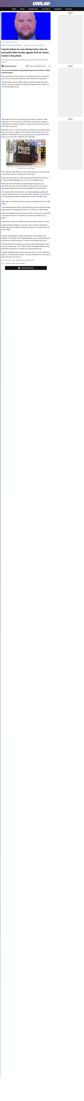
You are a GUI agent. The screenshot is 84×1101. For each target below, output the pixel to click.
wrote (5, 246)
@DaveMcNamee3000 (36, 192)
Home (3, 42)
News (14, 9)
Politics (68, 9)
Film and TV (46, 9)
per (46, 201)
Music (22, 9)
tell (41, 210)
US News (14, 42)
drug (41, 240)
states (15, 82)
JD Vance (30, 186)
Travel (17, 263)
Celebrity (58, 9)
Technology (33, 9)
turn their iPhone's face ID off (30, 134)
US (2, 78)
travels (3, 137)
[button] (49, 66)
